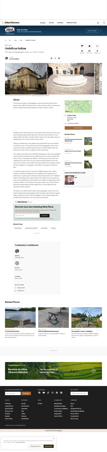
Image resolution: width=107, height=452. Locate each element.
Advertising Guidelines (77, 411)
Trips (39, 400)
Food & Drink (25, 406)
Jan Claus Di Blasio (14, 59)
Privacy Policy (44, 218)
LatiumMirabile (19, 257)
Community (58, 400)
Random (7, 413)
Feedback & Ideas (59, 406)
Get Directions (78, 128)
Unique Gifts (57, 413)
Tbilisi (41, 171)
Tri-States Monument (12, 331)
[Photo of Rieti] (69, 180)
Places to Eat (9, 411)
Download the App (80, 393)
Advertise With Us (75, 408)
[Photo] (88, 141)
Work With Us (58, 416)
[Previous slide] (5, 79)
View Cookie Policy (20, 442)
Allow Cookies (48, 446)
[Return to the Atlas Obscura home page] (11, 23)
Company (73, 400)
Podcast (23, 416)
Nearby (7, 416)
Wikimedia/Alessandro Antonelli (40, 95)
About (72, 403)
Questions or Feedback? (53, 430)
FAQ (71, 406)
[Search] (104, 23)
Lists (22, 411)
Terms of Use (50, 218)
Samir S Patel (18, 270)
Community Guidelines (61, 408)
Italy (24, 103)
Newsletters (25, 418)
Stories (23, 403)
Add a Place (9, 418)
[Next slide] (101, 79)
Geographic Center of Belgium (82, 331)
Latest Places (9, 406)
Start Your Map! (92, 30)
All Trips (40, 403)
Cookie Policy (74, 416)
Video (23, 413)
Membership (58, 403)
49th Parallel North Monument (48, 331)
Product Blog (58, 411)
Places (7, 400)
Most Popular (9, 408)
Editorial (24, 400)
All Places (8, 403)
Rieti (76, 177)
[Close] (53, 438)
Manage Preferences (36, 446)
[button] (82, 46)
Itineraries (24, 408)
